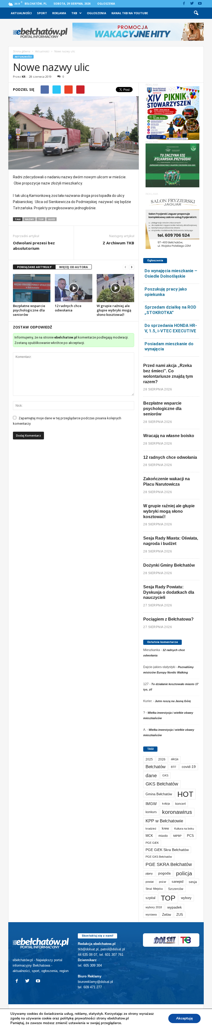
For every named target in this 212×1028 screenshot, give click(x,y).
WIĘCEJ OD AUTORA (73, 267)
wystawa (151, 914)
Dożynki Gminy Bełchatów (169, 565)
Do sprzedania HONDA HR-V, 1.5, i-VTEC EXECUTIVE (171, 328)
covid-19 (189, 767)
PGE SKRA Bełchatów (169, 864)
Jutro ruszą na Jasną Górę (173, 701)
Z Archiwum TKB (118, 242)
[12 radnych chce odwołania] (73, 288)
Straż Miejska (154, 888)
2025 (149, 759)
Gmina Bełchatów (159, 794)
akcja (174, 759)
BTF (173, 766)
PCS (190, 836)
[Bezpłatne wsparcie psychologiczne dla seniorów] (31, 288)
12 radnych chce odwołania (68, 307)
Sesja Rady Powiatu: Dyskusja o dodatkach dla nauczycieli (168, 592)
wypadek (174, 907)
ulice (51, 219)
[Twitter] (192, 3)
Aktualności (21, 13)
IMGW (151, 803)
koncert (180, 804)
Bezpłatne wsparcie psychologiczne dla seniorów (29, 310)
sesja (193, 882)
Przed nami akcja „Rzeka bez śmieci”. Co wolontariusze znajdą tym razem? (168, 373)
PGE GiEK (152, 842)
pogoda (164, 873)
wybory (186, 898)
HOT (185, 794)
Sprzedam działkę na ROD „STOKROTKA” (170, 309)
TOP (41, 219)
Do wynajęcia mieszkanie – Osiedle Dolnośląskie (171, 273)
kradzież (151, 828)
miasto (163, 835)
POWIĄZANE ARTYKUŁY (34, 267)
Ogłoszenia (106, 3)
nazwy (29, 219)
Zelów (166, 915)
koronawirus (177, 812)
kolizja (166, 803)
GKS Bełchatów (162, 783)
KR (24, 76)
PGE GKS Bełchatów (159, 856)
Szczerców (175, 889)
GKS (165, 775)
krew (165, 828)
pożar (162, 881)
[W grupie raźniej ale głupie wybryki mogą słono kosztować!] (115, 288)
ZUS (179, 915)
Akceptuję (184, 1018)
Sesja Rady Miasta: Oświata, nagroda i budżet (170, 541)
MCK (149, 836)
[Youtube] (200, 3)
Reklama (59, 13)
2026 (161, 759)
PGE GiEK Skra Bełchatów (167, 850)
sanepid (177, 882)
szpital (150, 898)
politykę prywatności (77, 1018)
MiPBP (177, 835)
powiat (150, 881)
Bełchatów (155, 766)
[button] (196, 13)
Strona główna (21, 51)
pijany (149, 873)
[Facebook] (184, 3)
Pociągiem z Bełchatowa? (168, 619)
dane (151, 775)
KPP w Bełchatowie (164, 820)
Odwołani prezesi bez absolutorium (34, 245)
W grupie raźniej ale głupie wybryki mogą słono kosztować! (114, 310)
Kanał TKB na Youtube (129, 13)
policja (184, 873)
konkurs (151, 812)
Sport (42, 13)
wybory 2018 (154, 907)
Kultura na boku (184, 828)
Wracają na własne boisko (168, 435)
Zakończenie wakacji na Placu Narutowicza (166, 481)
